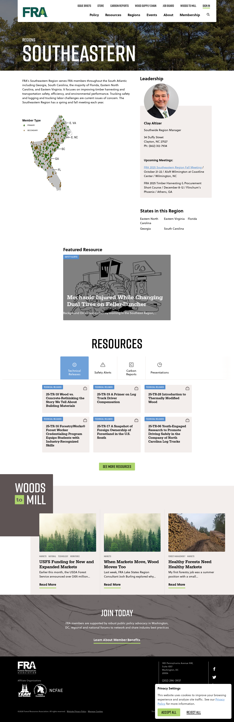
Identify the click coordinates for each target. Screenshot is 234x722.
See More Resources (117, 466)
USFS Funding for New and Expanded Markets (66, 564)
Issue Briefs (84, 6)
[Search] (208, 14)
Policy (94, 14)
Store (100, 6)
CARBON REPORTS (119, 6)
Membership (190, 14)
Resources (113, 14)
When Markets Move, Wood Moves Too (131, 564)
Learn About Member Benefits (117, 639)
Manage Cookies (95, 711)
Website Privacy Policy (76, 711)
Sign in (206, 6)
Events (152, 14)
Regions (134, 14)
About (168, 14)
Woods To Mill (188, 6)
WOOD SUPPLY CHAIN (145, 6)
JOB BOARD (168, 6)
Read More (47, 584)
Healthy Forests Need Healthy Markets (189, 564)
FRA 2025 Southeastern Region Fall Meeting (173, 167)
